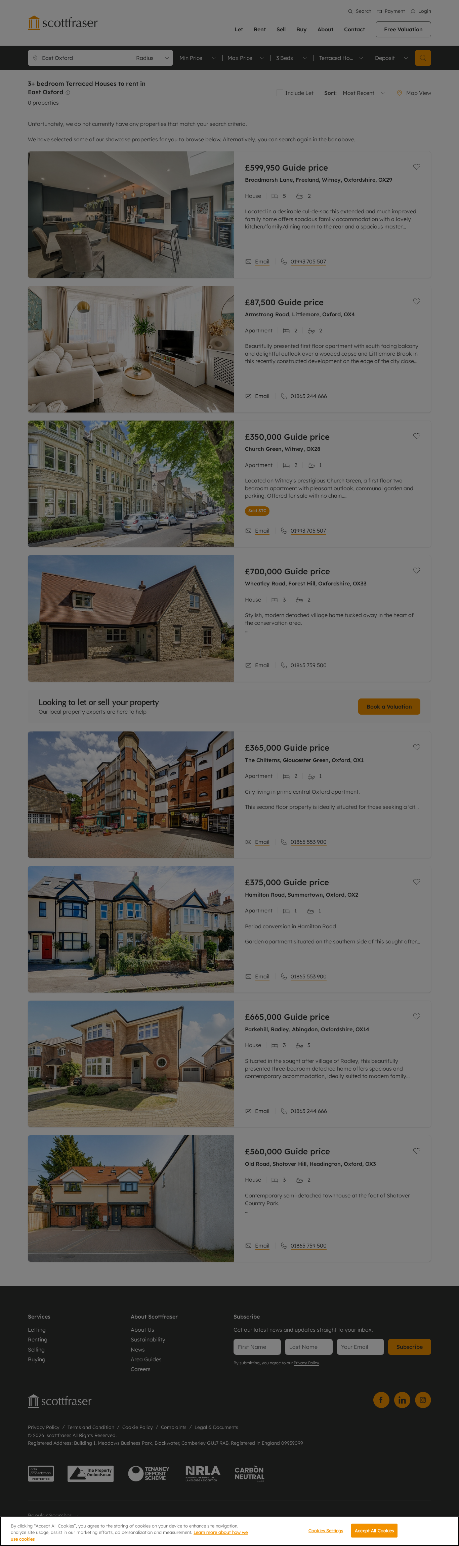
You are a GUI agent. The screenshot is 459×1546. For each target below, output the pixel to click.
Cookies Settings (325, 1530)
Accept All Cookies (374, 1530)
